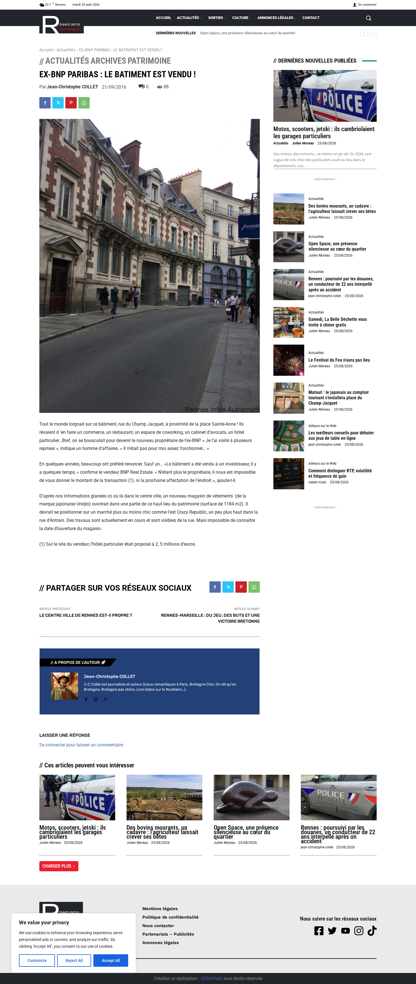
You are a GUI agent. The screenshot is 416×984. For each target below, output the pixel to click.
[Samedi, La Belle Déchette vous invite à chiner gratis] (289, 322)
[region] (73, 943)
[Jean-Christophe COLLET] (64, 688)
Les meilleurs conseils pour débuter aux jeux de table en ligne (341, 435)
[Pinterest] (71, 102)
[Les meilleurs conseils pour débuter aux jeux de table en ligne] (289, 436)
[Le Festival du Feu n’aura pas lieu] (289, 360)
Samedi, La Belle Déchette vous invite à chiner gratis (337, 322)
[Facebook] (45, 102)
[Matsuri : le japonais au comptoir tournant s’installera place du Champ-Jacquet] (289, 398)
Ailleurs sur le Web (322, 426)
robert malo (317, 482)
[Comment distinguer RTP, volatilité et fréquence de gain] (289, 473)
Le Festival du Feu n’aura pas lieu (339, 360)
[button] (368, 18)
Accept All (111, 960)
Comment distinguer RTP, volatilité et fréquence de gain (340, 473)
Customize (37, 960)
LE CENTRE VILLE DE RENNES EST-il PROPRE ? (85, 615)
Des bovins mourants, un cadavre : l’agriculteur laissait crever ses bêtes (342, 208)
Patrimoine (149, 61)
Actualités (66, 49)
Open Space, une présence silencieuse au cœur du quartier (337, 246)
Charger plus (56, 866)
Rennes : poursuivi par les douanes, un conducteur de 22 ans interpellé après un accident (272, 33)
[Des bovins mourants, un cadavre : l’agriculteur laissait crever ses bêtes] (289, 209)
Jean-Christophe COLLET (72, 87)
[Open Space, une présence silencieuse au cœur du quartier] (289, 246)
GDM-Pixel (211, 978)
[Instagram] (96, 698)
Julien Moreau (303, 143)
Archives (108, 61)
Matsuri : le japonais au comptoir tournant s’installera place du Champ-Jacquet (338, 398)
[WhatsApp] (84, 102)
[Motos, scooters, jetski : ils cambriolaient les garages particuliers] (325, 96)
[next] (373, 33)
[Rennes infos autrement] (61, 23)
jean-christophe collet (324, 296)
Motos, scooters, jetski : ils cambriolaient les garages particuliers (324, 132)
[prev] (364, 33)
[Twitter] (58, 102)
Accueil (46, 49)
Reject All (74, 960)
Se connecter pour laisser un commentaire (81, 745)
